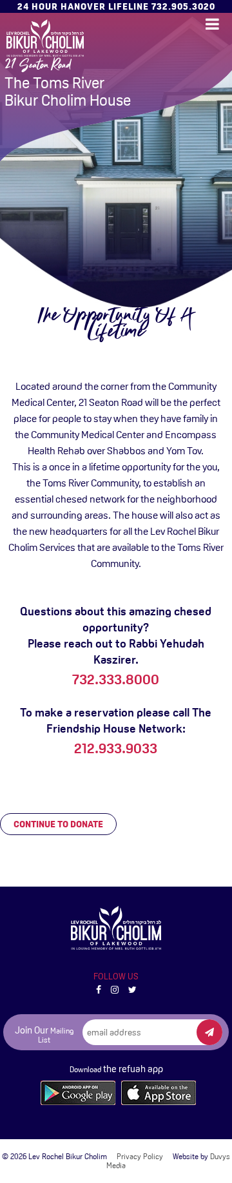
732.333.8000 (115, 679)
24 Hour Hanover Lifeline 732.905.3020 (116, 6)
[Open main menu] (212, 24)
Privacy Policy (140, 1156)
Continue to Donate (58, 824)
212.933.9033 (115, 748)
